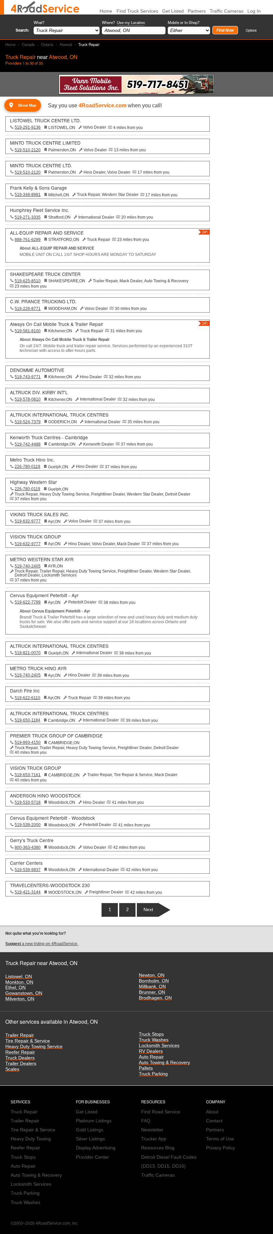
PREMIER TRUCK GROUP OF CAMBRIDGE (56, 735)
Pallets (146, 1068)
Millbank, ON (152, 986)
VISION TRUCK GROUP (35, 536)
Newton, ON (151, 975)
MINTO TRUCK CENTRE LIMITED (45, 142)
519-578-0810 (28, 399)
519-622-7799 (28, 602)
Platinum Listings (94, 1120)
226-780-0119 (27, 467)
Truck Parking (153, 1073)
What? (39, 22)
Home (10, 44)
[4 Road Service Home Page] (45, 7)
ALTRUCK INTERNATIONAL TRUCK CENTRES (59, 414)
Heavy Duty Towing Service (34, 1046)
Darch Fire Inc (25, 690)
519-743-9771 (28, 377)
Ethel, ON (15, 987)
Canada (28, 44)
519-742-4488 (28, 444)
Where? (123, 22)
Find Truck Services (137, 11)
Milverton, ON (19, 998)
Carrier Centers (26, 862)
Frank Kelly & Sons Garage (38, 187)
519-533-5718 (28, 802)
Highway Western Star (33, 482)
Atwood (66, 44)
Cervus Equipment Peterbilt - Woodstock (52, 817)
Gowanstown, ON (23, 993)
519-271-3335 (28, 217)
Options (251, 30)
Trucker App (153, 1138)
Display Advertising (96, 1147)
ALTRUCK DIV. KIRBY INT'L (39, 392)
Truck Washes (153, 1039)
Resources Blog (157, 1147)
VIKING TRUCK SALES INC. (39, 514)
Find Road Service (160, 1111)
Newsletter (152, 1129)
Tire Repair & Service (27, 1040)
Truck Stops (151, 1034)
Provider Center (92, 1157)
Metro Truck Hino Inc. (32, 459)
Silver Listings (90, 1138)
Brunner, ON (152, 992)
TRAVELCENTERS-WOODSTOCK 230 (50, 885)
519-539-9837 (28, 870)
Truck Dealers (20, 1057)
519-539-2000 (28, 825)
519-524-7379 (28, 422)
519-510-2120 (28, 150)
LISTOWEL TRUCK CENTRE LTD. (45, 120)
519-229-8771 (28, 309)
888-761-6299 (28, 240)
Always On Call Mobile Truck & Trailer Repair (56, 324)
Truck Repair (24, 1111)
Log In (254, 11)
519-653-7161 (28, 775)
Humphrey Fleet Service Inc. (39, 210)
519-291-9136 (28, 127)
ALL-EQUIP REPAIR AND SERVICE (47, 232)
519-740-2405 (28, 566)
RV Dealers (151, 1051)
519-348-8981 (28, 195)
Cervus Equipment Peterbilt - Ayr (44, 595)
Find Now (225, 30)
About (212, 1111)
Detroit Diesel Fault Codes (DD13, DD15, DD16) (168, 1162)
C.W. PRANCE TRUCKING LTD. (43, 301)
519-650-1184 (27, 720)
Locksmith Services (159, 1045)
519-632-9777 (28, 521)
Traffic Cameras (226, 11)
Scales (12, 1069)
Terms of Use (220, 1138)
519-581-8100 (28, 331)
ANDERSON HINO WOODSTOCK (45, 795)
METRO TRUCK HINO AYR (38, 668)
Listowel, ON (18, 976)
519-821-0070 (28, 653)
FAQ (145, 1120)
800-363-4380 (28, 847)
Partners (197, 11)
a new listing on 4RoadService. (41, 944)
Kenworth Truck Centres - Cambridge (49, 437)
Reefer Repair (20, 1052)
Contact (214, 1120)
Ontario (47, 44)
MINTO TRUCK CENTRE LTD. (41, 165)
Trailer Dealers (20, 1063)
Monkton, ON (19, 982)
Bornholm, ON (154, 980)
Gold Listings (89, 1129)
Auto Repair (151, 1056)
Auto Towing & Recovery (164, 1062)
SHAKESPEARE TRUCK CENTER (45, 274)
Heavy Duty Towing (31, 1138)
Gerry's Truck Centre (32, 840)
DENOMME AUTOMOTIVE (37, 370)
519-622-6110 (27, 698)
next (148, 909)
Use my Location (131, 22)
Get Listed (173, 11)
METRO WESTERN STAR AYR (42, 559)
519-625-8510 (28, 281)
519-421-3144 (28, 892)
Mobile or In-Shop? (183, 22)
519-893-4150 (28, 742)
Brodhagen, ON (155, 997)
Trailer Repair (19, 1035)
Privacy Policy (220, 1147)
